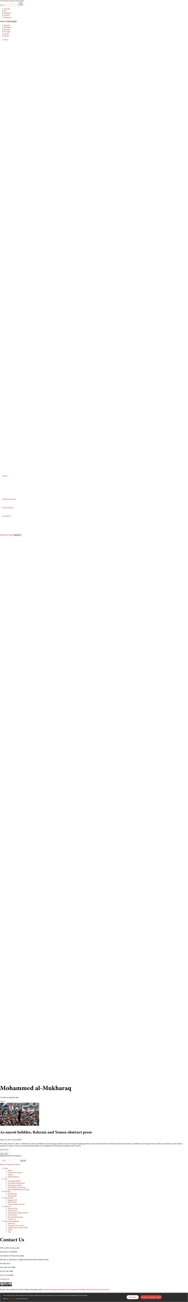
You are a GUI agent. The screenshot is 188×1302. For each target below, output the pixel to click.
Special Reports (13, 1176)
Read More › (4, 1149)
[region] (94, 1297)
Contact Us (12, 1219)
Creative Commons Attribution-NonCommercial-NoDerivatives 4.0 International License (76, 1289)
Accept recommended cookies (151, 1297)
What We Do (12, 1208)
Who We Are (12, 1210)
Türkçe (6, 36)
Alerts (2, 1101)
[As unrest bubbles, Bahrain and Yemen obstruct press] (19, 1125)
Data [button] (5, 476)
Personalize (132, 1297)
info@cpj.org (4, 1279)
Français (7, 29)
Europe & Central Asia (16, 1225)
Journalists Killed (14, 1181)
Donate (2, 535)
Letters (10, 1174)
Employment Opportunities (18, 1212)
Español (7, 25)
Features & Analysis (15, 1172)
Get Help (9, 535)
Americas (11, 1223)
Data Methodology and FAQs (18, 1189)
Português (7, 27)
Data (5, 1179)
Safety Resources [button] (10, 499)
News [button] (6, 39)
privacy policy (12, 1299)
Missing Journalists (15, 1185)
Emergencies (12, 1193)
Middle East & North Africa (18, 1227)
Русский (7, 31)
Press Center (12, 1215)
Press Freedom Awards (16, 1204)
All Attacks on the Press (16, 1187)
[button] (11, 21)
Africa (10, 1229)
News (6, 1168)
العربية (6, 33)
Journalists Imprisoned (16, 1183)
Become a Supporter (7, 1164)
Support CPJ (12, 1200)
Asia (9, 1232)
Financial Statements (15, 1217)
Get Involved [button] (8, 507)
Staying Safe (12, 1196)
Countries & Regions (11, 1221)
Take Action (12, 1202)
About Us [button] (7, 516)
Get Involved (8, 1198)
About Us (7, 1206)
